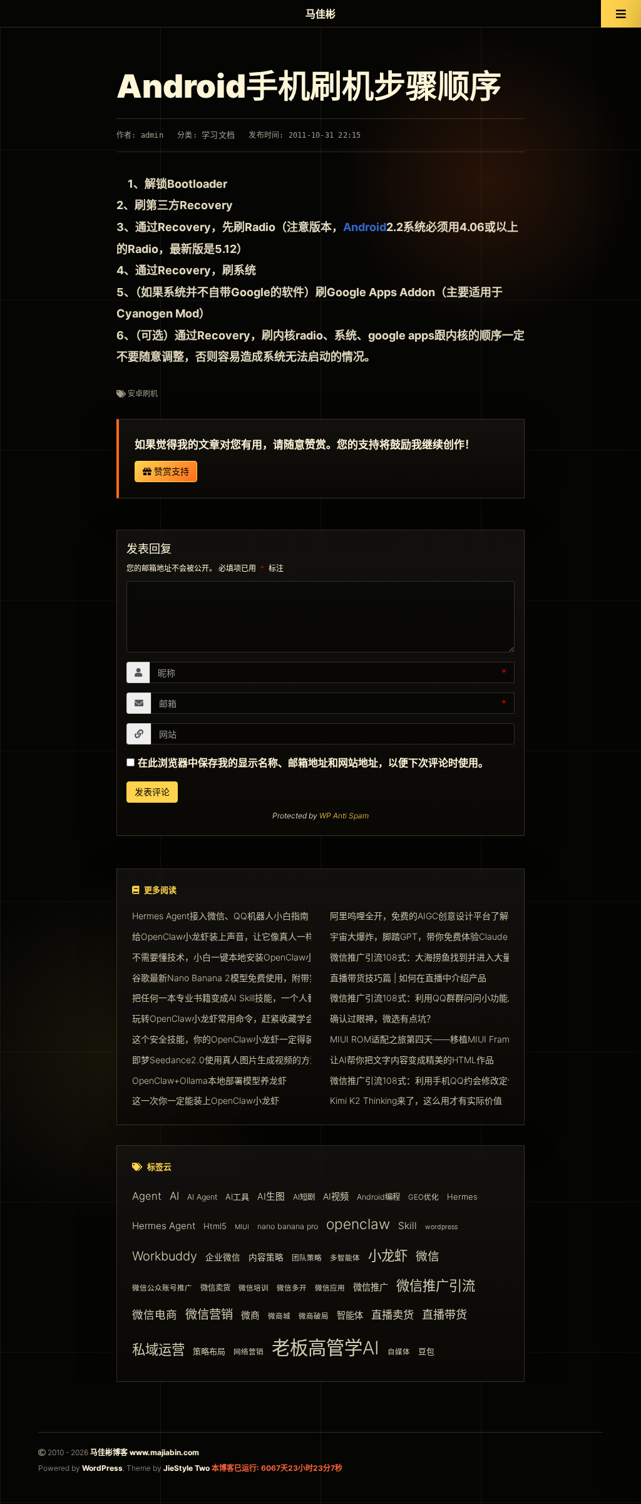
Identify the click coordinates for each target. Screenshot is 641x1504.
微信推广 (370, 1287)
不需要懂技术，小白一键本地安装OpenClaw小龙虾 (232, 957)
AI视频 (336, 1196)
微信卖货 (215, 1287)
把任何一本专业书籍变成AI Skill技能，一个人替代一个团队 (246, 997)
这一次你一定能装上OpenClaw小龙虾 (205, 1100)
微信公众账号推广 (162, 1288)
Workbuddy (164, 1256)
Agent (147, 1196)
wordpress (441, 1227)
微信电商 (154, 1314)
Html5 (215, 1226)
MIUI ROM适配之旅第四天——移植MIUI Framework (432, 1039)
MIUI (242, 1227)
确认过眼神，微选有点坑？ (382, 1018)
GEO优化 (423, 1197)
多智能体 (345, 1258)
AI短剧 (304, 1197)
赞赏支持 (170, 471)
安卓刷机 (143, 393)
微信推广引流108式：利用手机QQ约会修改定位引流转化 (440, 1080)
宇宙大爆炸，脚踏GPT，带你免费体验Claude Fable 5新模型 (448, 936)
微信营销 (209, 1314)
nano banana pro (287, 1226)
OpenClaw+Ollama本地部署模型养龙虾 (209, 1080)
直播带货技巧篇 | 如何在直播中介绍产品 (408, 977)
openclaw (358, 1223)
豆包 (426, 1351)
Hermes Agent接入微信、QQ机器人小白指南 (220, 915)
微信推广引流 (435, 1285)
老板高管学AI (325, 1348)
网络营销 (248, 1351)
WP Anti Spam (344, 815)
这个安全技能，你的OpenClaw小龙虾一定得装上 (227, 1039)
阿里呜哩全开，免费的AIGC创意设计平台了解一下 (428, 915)
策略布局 (209, 1351)
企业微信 (222, 1257)
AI (174, 1195)
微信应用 (330, 1288)
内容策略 (266, 1257)
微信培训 (253, 1288)
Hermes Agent (163, 1226)
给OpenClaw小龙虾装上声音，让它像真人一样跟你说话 (240, 936)
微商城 (279, 1316)
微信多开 (292, 1288)
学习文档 (218, 135)
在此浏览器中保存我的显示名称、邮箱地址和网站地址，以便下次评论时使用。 (313, 762)
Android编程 (378, 1197)
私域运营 (158, 1349)
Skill (407, 1226)
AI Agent (202, 1197)
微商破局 (314, 1316)
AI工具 (237, 1197)
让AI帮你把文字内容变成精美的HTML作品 (412, 1059)
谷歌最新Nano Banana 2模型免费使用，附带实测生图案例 (247, 977)
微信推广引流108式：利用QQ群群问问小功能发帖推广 (436, 997)
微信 (427, 1256)
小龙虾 (388, 1255)
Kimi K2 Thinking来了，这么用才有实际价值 (416, 1100)
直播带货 (444, 1314)
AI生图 (271, 1196)
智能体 (350, 1315)
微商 (250, 1315)
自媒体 (398, 1351)
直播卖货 (392, 1314)
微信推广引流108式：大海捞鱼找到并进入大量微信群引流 (442, 957)
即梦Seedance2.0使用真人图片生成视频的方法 (225, 1059)
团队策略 (307, 1258)
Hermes (462, 1197)
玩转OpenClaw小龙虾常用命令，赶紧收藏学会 (223, 1018)
